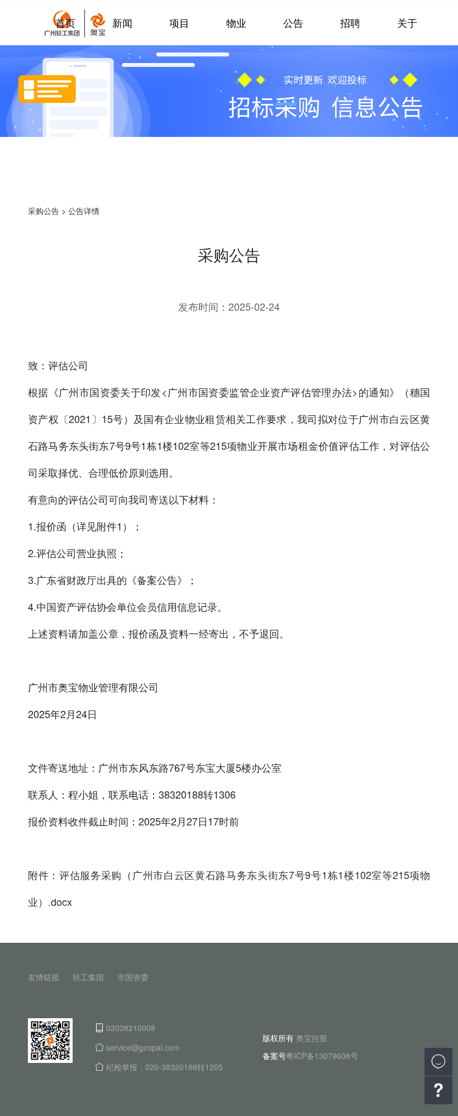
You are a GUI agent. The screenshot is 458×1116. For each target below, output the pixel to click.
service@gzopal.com (143, 1047)
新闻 (122, 22)
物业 (236, 22)
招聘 (350, 22)
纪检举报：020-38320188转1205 (164, 1066)
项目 (179, 22)
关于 (407, 22)
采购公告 (43, 210)
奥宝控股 (311, 1037)
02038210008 (130, 1027)
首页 (65, 22)
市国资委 (133, 976)
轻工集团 (88, 976)
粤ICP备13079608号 (322, 1055)
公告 (293, 22)
